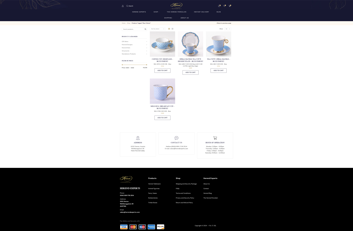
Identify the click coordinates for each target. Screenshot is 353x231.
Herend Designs (127, 45)
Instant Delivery (201, 12)
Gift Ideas (125, 41)
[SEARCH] (145, 29)
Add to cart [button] (162, 70)
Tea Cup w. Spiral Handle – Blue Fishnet (218, 60)
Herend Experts (139, 12)
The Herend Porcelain (176, 12)
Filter (145, 68)
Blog (219, 12)
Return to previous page (224, 23)
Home (123, 23)
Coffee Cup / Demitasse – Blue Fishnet (162, 60)
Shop (156, 12)
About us (185, 18)
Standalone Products (129, 54)
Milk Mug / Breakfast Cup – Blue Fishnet (162, 107)
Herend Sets (126, 48)
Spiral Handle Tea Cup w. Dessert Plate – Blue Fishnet (190, 60)
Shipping (168, 18)
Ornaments (125, 51)
